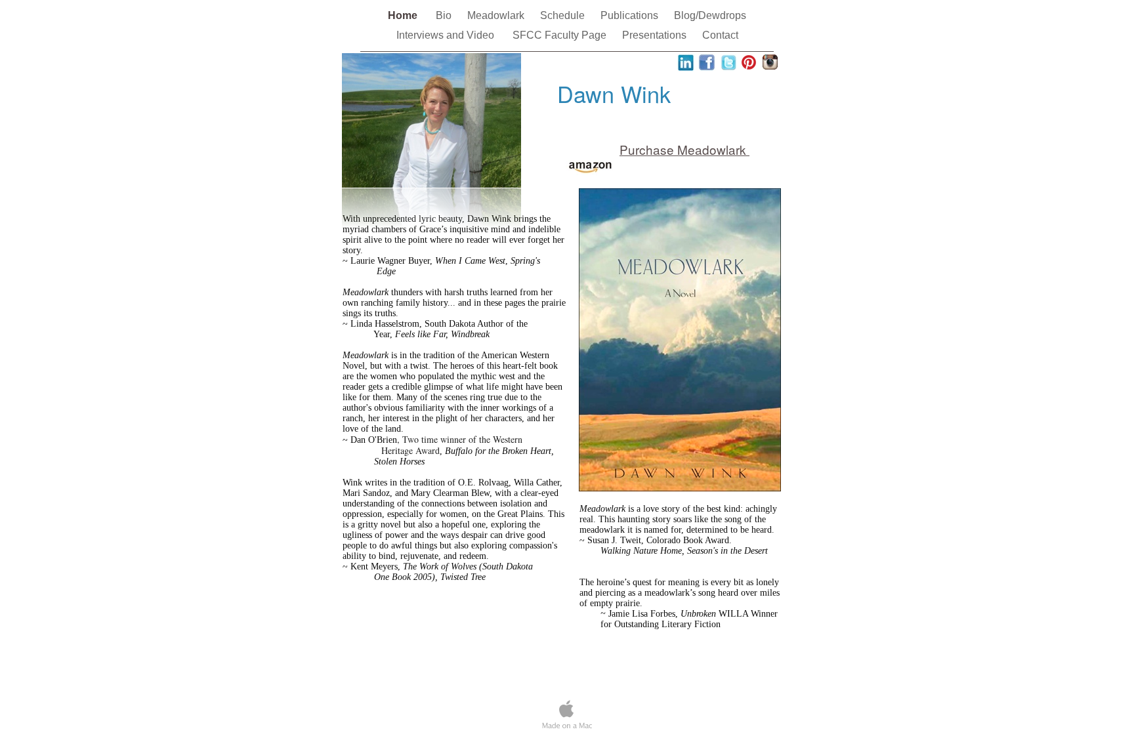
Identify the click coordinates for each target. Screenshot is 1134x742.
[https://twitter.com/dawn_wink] (729, 67)
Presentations (655, 35)
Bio (445, 15)
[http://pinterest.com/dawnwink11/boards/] (749, 68)
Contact (720, 35)
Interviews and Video (447, 35)
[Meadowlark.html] (680, 487)
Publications (630, 15)
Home (405, 15)
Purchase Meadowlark (684, 149)
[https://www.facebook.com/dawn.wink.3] (706, 67)
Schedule (563, 15)
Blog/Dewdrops (710, 15)
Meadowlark (497, 15)
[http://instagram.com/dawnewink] (770, 66)
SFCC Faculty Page (561, 35)
